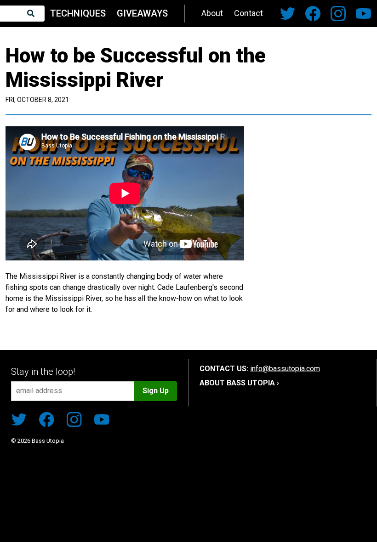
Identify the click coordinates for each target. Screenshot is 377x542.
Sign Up (156, 390)
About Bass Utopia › (239, 382)
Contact (248, 13)
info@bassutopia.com (285, 368)
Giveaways (142, 13)
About (212, 13)
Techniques (78, 13)
